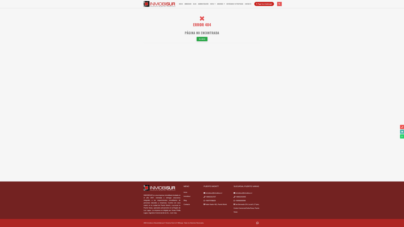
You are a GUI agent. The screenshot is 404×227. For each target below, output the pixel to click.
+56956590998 (240, 200)
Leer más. (173, 213)
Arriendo (220, 4)
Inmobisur (188, 4)
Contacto (248, 4)
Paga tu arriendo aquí (265, 4)
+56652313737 (210, 197)
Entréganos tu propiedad (234, 4)
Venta (212, 4)
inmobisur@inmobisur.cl (213, 193)
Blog (194, 4)
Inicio (181, 4)
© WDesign (179, 223)
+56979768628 (210, 200)
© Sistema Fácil (169, 223)
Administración (203, 4)
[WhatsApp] (257, 223)
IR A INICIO (202, 39)
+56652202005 (240, 197)
